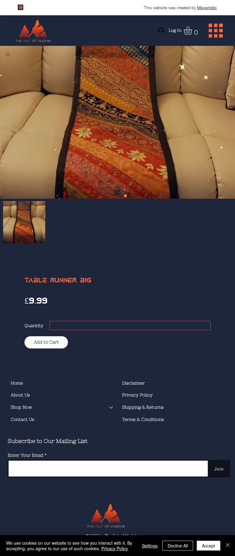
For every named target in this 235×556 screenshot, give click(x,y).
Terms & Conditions (143, 419)
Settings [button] (150, 546)
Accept (208, 546)
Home (17, 383)
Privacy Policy (137, 394)
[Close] (227, 545)
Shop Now (21, 407)
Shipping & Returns (143, 407)
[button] (193, 30)
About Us (20, 394)
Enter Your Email (25, 455)
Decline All (178, 546)
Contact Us (22, 419)
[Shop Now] (111, 407)
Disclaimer (133, 383)
